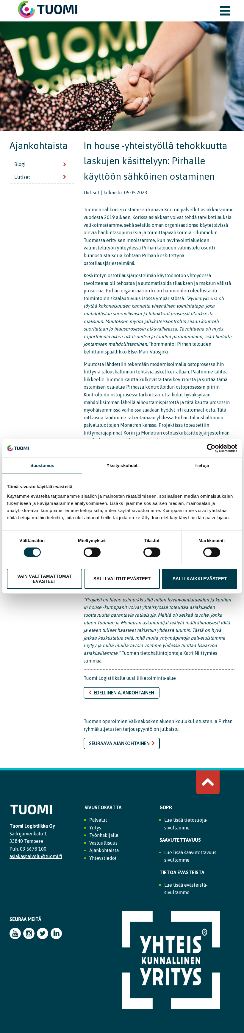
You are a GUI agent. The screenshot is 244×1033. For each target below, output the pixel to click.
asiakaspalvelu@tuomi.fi (36, 856)
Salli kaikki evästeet (200, 578)
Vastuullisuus (103, 843)
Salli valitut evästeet (122, 578)
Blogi (20, 164)
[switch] (92, 552)
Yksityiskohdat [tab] (122, 465)
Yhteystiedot (103, 858)
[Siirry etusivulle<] (48, 17)
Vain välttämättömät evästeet (44, 579)
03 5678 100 (33, 848)
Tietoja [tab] (202, 465)
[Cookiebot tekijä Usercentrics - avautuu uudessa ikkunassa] (211, 448)
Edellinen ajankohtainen (124, 692)
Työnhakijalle (103, 835)
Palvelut (98, 820)
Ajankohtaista (39, 145)
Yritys (95, 827)
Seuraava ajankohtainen (119, 743)
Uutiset (22, 177)
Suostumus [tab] (42, 465)
